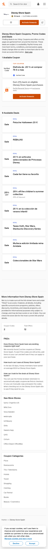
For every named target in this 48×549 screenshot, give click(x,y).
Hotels (6, 474)
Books (6, 497)
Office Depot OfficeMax (13, 444)
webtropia (8, 416)
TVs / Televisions (10, 470)
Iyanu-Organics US (11, 403)
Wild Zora (7, 407)
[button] (44, 4)
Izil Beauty (8, 421)
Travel (6, 479)
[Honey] (3, 4)
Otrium (6, 439)
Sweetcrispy (9, 430)
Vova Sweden (9, 412)
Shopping (7, 483)
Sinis (6, 425)
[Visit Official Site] (42, 22)
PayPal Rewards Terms (21, 88)
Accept (32, 543)
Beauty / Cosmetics (12, 502)
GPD (6, 435)
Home (4, 520)
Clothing (7, 488)
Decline (16, 543)
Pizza (6, 460)
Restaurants (9, 465)
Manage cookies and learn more (18, 538)
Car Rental (8, 492)
